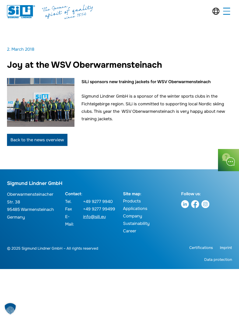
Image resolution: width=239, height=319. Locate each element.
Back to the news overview (37, 139)
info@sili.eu (94, 216)
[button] (10, 308)
